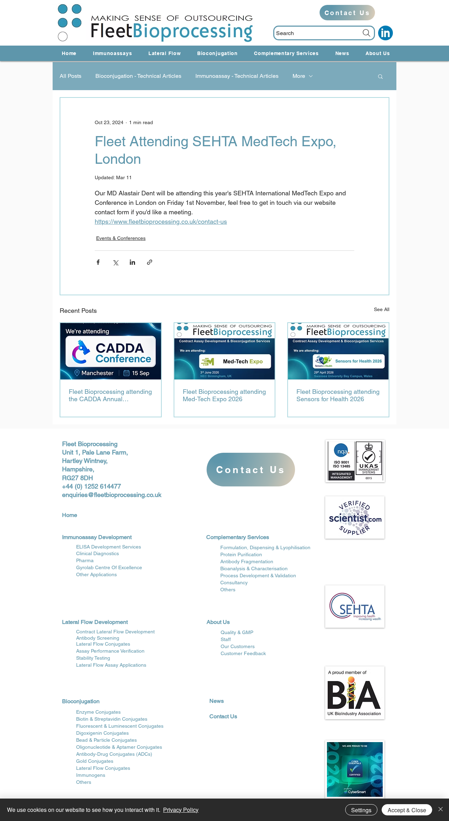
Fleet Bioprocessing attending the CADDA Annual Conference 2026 (110, 395)
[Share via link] (149, 262)
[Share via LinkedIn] (132, 262)
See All (381, 309)
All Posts (70, 76)
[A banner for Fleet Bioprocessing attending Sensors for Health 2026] (338, 351)
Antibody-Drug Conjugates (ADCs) (114, 754)
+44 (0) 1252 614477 (91, 486)
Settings (361, 810)
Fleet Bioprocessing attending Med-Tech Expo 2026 (224, 395)
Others (83, 782)
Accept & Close (407, 810)
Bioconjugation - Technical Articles (138, 76)
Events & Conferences (121, 238)
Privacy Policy (181, 810)
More (299, 76)
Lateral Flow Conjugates (103, 768)
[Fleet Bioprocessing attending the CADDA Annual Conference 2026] (110, 351)
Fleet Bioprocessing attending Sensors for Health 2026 (338, 395)
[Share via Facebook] (98, 262)
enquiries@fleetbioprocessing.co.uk (111, 494)
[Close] (440, 809)
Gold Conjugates (94, 761)
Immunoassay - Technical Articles (237, 76)
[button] (380, 76)
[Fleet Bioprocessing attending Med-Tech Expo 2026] (224, 351)
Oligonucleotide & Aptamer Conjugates (119, 747)
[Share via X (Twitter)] (115, 262)
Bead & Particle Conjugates (106, 740)
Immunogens (90, 775)
